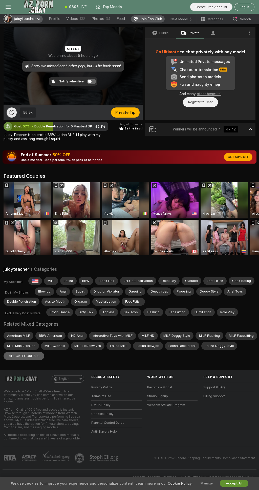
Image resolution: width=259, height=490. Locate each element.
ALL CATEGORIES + (24, 356)
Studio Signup (157, 396)
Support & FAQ (214, 387)
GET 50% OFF (238, 157)
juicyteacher (16, 269)
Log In (244, 7)
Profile (54, 18)
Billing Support (214, 396)
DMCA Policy (101, 405)
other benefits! (209, 94)
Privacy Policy (101, 387)
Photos (101, 18)
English (64, 379)
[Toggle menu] (8, 7)
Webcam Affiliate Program (166, 405)
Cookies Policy (102, 414)
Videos (75, 18)
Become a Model (159, 387)
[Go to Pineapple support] (80, 458)
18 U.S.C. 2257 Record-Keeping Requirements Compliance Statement (204, 458)
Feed (121, 18)
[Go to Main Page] (38, 7)
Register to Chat (200, 102)
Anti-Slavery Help (104, 431)
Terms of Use (101, 396)
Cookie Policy (179, 483)
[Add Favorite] (12, 112)
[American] (35, 281)
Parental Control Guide (107, 423)
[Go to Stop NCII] (104, 458)
